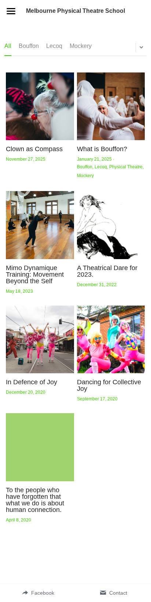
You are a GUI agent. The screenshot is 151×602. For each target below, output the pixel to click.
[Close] (145, 5)
